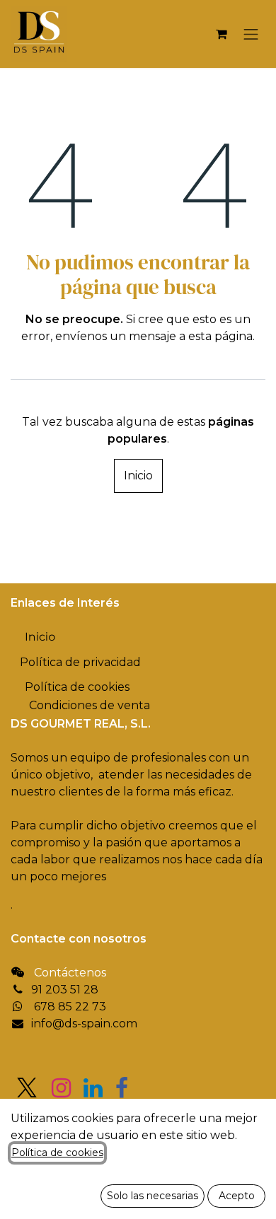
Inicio (138, 475)
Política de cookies (57, 1152)
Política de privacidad (80, 662)
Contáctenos (70, 972)
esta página (220, 336)
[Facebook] (122, 1088)
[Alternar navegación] (251, 34)
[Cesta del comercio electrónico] (221, 34)
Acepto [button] (237, 1195)
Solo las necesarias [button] (152, 1195)
